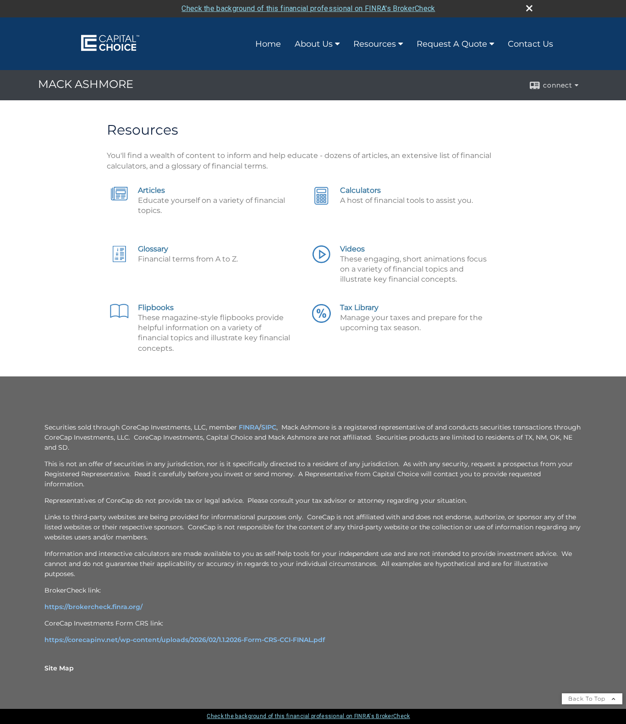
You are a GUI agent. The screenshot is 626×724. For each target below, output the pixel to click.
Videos (352, 249)
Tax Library (359, 307)
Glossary (153, 249)
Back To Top (587, 698)
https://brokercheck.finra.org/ (93, 607)
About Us (314, 44)
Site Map (59, 668)
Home (268, 44)
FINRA (248, 427)
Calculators (360, 190)
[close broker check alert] (529, 8)
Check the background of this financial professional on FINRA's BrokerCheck (308, 8)
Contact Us (530, 44)
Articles (151, 190)
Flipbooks (156, 307)
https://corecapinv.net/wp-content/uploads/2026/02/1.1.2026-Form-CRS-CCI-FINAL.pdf (184, 640)
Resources (374, 44)
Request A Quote (452, 44)
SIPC (268, 427)
